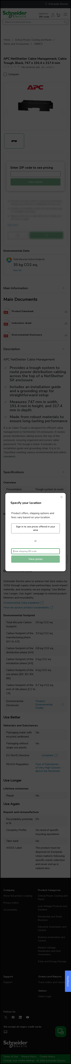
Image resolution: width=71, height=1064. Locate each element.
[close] (61, 497)
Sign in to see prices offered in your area (35, 528)
